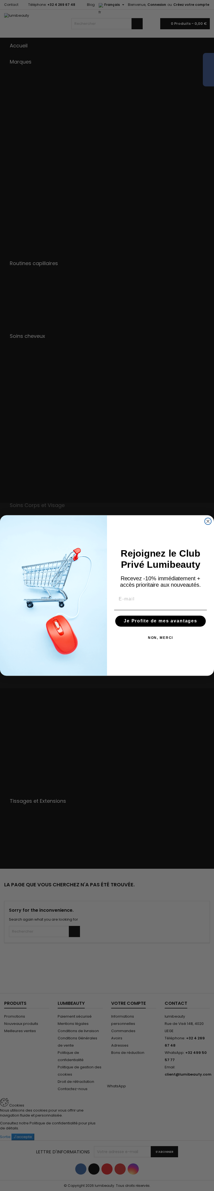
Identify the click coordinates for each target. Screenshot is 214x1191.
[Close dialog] (208, 521)
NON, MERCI (160, 638)
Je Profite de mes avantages (160, 621)
